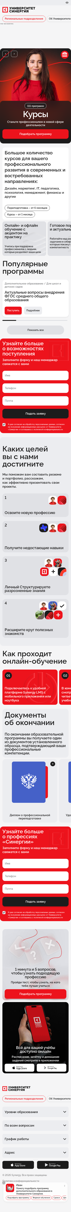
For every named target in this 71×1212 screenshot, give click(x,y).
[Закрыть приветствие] (4, 1182)
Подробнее (33, 310)
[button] (5, 54)
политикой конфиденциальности (48, 429)
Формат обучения (41, 1198)
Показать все (35, 329)
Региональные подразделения (24, 18)
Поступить (13, 310)
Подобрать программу (35, 134)
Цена (65, 1198)
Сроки (57, 1198)
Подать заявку (36, 413)
